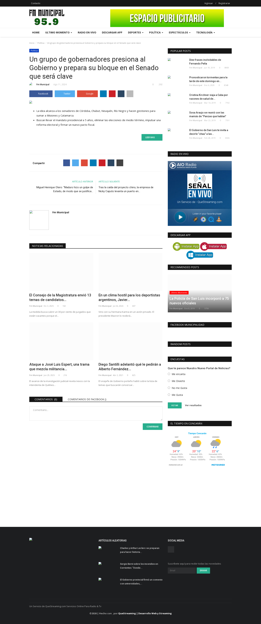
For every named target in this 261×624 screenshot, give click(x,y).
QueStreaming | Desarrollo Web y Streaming (145, 613)
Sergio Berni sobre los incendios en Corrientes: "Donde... (139, 566)
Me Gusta (177, 395)
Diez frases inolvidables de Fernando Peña (205, 61)
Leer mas (151, 137)
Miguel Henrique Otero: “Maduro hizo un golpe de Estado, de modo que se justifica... (64, 189)
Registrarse (224, 3)
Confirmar (153, 426)
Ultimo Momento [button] (57, 32)
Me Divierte (178, 381)
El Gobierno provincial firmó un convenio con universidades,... (141, 581)
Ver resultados (193, 405)
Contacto (35, 3)
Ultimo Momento (179, 292)
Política (40, 43)
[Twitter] (75, 162)
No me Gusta (179, 388)
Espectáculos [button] (179, 32)
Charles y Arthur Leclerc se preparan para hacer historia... (139, 550)
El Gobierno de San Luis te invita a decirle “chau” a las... (208, 132)
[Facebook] (66, 162)
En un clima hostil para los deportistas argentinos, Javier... (129, 297)
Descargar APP (112, 32)
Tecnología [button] (204, 32)
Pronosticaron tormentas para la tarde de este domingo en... (208, 79)
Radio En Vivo (87, 32)
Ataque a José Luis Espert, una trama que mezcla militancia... (59, 366)
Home (36, 32)
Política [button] (155, 32)
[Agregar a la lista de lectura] (130, 93)
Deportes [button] (135, 32)
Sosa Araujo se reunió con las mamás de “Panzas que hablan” (207, 114)
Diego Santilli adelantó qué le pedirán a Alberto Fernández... (130, 366)
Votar (174, 405)
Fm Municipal (42, 84)
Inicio (31, 43)
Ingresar (209, 3)
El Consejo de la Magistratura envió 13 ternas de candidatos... (60, 297)
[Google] (84, 162)
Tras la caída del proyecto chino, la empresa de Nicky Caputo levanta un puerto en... (126, 189)
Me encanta (178, 374)
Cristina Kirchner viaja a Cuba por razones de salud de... (208, 97)
